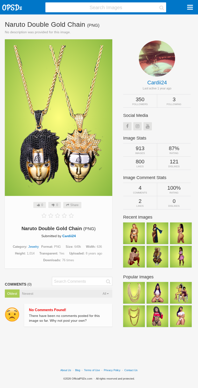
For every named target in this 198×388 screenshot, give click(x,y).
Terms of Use (92, 370)
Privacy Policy (112, 370)
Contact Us (131, 370)
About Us (65, 370)
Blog (77, 370)
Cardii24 (69, 236)
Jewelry (33, 246)
